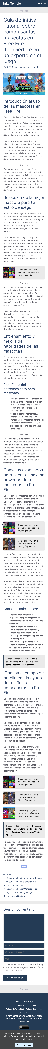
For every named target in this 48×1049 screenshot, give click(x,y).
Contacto (24, 1013)
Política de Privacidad (15, 1009)
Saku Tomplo (11, 3)
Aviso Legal (29, 1001)
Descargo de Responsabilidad (24, 1005)
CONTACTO (24, 1021)
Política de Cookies (34, 1009)
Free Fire (11, 874)
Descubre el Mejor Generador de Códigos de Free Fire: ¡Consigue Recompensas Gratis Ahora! (20, 892)
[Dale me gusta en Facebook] (24, 998)
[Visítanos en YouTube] (23, 998)
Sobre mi (18, 1001)
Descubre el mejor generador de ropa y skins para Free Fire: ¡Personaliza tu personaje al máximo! (23, 881)
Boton (24, 866)
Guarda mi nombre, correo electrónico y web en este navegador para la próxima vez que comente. (24, 967)
